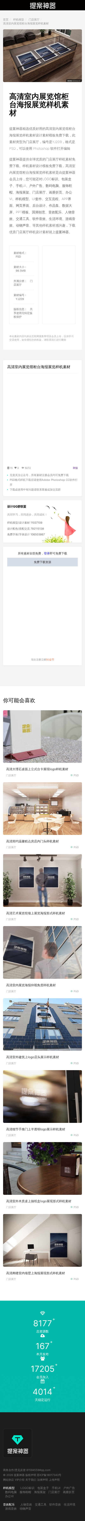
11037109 (36, 522)
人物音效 (26, 1504)
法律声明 (42, 1479)
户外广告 (35, 186)
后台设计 (39, 205)
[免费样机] (17, 1439)
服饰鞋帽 (25, 1492)
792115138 (37, 528)
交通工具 (22, 219)
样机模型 (18, 19)
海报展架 (22, 192)
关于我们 (30, 1479)
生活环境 (55, 219)
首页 (5, 19)
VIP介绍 (19, 1479)
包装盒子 (43, 1488)
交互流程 (51, 199)
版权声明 (30, 1475)
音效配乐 (55, 212)
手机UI (21, 186)
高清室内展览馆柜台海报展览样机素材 (26, 23)
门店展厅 (34, 19)
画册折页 (55, 192)
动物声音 (22, 225)
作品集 (54, 205)
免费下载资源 (42, 562)
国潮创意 (38, 212)
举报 (75, 467)
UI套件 (37, 199)
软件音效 (39, 219)
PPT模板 (22, 212)
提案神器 (62, 232)
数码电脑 (52, 186)
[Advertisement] (64, 266)
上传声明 (54, 1479)
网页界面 (22, 205)
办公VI (9, 1496)
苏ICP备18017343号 (49, 1475)
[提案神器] (42, 5)
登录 (47, 553)
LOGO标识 (50, 179)
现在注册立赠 (42, 659)
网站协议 (8, 1479)
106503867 (38, 534)
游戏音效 (11, 1508)
